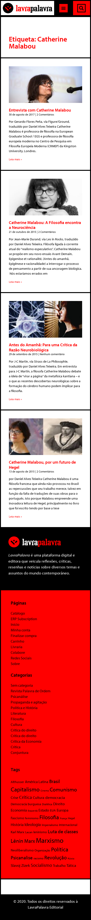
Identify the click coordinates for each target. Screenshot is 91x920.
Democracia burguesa (26, 804)
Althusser (17, 782)
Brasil (54, 781)
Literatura (18, 713)
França (63, 818)
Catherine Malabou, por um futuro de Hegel (42, 464)
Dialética (47, 804)
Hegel (71, 818)
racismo (38, 858)
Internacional (68, 824)
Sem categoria (22, 685)
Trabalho (59, 865)
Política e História (24, 707)
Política (59, 849)
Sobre (15, 663)
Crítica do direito (23, 730)
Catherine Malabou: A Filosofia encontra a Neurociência (45, 225)
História (17, 824)
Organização (42, 850)
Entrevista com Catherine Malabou (40, 110)
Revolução (55, 857)
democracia (55, 797)
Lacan (28, 832)
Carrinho (17, 641)
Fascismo (17, 818)
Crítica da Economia (26, 741)
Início (15, 624)
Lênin (17, 840)
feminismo (31, 818)
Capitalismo (25, 789)
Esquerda (33, 810)
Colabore (18, 652)
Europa (62, 810)
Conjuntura (19, 752)
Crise (14, 797)
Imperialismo (50, 825)
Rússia (71, 858)
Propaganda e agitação (29, 702)
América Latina (36, 781)
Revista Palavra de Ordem (30, 691)
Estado (43, 810)
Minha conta (20, 630)
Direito (59, 803)
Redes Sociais (21, 658)
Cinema (45, 790)
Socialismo (41, 865)
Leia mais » (15, 159)
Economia (19, 809)
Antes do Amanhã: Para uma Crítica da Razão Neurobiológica (43, 347)
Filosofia (17, 719)
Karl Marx (17, 831)
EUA (53, 810)
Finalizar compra (24, 635)
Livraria (16, 646)
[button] (63, 8)
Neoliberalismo (22, 850)
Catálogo (18, 613)
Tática (71, 865)
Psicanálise (19, 696)
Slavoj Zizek (20, 865)
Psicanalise (22, 857)
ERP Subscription (24, 618)
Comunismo (63, 789)
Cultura (16, 724)
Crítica (16, 747)
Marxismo (49, 840)
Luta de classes (63, 831)
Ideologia (32, 824)
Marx (29, 840)
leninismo (40, 832)
